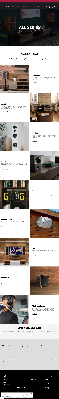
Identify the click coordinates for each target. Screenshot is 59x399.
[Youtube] (52, 362)
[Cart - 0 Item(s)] (54, 6)
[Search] (46, 6)
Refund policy (47, 378)
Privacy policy (47, 388)
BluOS (18, 388)
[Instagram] (55, 362)
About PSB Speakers (20, 378)
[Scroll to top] (57, 397)
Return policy (47, 379)
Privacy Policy (9, 396)
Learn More (35, 82)
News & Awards (33, 378)
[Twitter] (50, 362)
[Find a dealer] (49, 6)
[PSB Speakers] (7, 7)
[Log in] (52, 6)
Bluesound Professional (21, 387)
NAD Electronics (19, 390)
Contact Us (5, 388)
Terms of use (47, 387)
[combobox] (2, 398)
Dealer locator (33, 379)
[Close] (32, 393)
